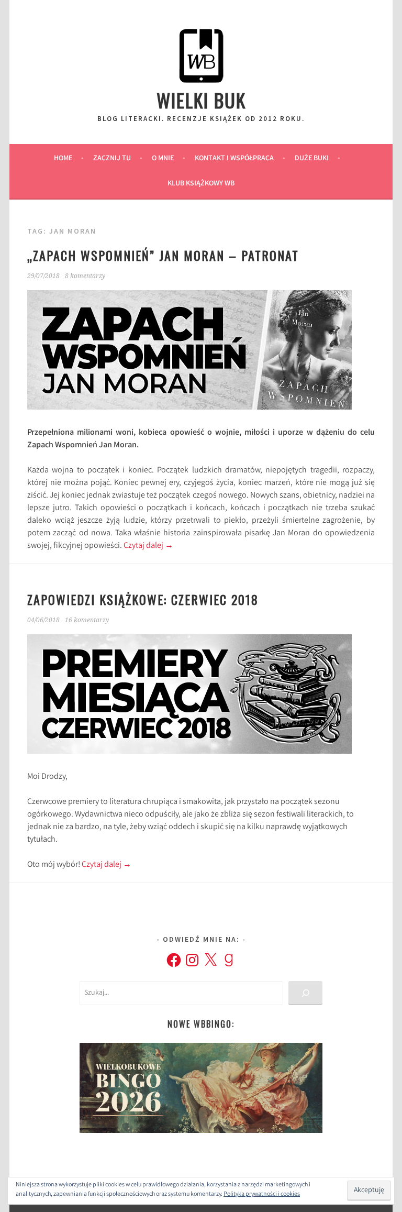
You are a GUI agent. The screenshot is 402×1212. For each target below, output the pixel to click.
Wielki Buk (201, 100)
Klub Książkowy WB (201, 184)
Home (63, 158)
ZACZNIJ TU (112, 158)
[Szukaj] (305, 993)
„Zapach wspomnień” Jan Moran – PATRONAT (163, 255)
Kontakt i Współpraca (234, 158)
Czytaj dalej (148, 546)
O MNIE (163, 158)
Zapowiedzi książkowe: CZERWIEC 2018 (143, 599)
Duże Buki (312, 158)
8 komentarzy (85, 276)
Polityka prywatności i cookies (262, 1194)
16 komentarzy (87, 620)
